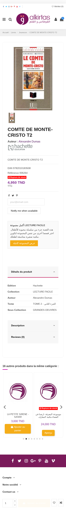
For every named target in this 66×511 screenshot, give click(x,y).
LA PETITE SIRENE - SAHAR (18, 415)
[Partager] (9, 195)
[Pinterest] (17, 195)
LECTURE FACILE (43, 291)
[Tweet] (13, 195)
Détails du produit (21, 271)
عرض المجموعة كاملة (24, 243)
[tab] (33, 272)
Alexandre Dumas (29, 141)
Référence (13, 173)
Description (18, 325)
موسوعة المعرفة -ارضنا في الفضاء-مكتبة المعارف (48, 415)
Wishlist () (58, 6)
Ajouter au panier (36, 503)
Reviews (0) (18, 337)
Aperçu (48, 432)
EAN (10, 168)
